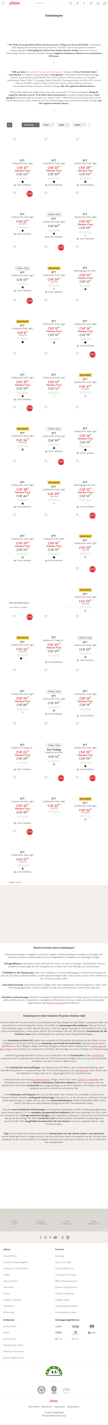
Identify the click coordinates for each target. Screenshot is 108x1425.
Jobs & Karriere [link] (10, 1281)
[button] (54, 1373)
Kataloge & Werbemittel (15, 1268)
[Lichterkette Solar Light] (54, 182)
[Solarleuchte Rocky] (54, 764)
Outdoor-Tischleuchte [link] (87, 1079)
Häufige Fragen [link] (62, 1300)
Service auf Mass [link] (63, 1262)
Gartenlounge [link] (82, 1070)
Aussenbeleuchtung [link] (57, 14)
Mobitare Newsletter (13, 1351)
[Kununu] (67, 1237)
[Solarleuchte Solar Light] (85, 182)
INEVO (6, 1332)
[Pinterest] (50, 1237)
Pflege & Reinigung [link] (64, 1293)
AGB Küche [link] (46, 1407)
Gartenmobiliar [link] (53, 1003)
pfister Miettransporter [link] (66, 1281)
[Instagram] (45, 1237)
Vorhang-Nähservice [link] (64, 1268)
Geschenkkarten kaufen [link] (66, 1306)
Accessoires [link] (31, 14)
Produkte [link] (20, 14)
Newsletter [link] (8, 1306)
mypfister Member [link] (12, 1300)
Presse (6, 1293)
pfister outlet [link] (9, 1339)
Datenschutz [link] (73, 1407)
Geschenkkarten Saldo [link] (65, 1312)
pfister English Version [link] (13, 1358)
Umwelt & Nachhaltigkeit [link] (15, 1262)
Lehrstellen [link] (8, 1287)
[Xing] (62, 1237)
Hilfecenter (8, 1312)
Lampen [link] (43, 14)
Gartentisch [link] (98, 1055)
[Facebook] (40, 1237)
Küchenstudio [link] (9, 1326)
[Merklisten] (14, 139)
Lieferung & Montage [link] (65, 1275)
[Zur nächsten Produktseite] (26, 882)
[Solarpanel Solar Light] (22, 182)
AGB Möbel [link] (34, 1407)
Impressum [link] (59, 1407)
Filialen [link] (6, 1275)
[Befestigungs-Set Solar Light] (85, 289)
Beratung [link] (59, 1256)
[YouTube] (55, 1237)
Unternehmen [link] (10, 1256)
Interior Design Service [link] (66, 1287)
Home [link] (10, 14)
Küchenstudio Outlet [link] (13, 1345)
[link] (77, 3)
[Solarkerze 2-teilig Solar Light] (54, 659)
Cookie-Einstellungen (54, 1412)
